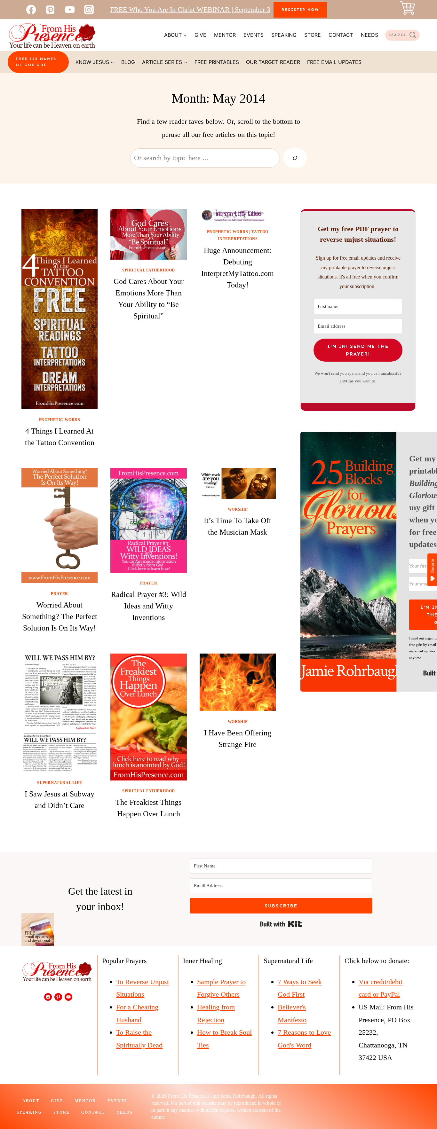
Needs (369, 35)
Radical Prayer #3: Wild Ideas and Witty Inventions (148, 606)
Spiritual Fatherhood (148, 270)
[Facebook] (31, 9)
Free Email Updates (334, 62)
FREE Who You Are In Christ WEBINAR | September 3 (190, 9)
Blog (128, 62)
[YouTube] (69, 9)
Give (200, 35)
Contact (341, 35)
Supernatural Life (59, 782)
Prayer (59, 594)
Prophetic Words (59, 420)
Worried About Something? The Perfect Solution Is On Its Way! (59, 616)
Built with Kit (281, 924)
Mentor (225, 35)
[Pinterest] (50, 9)
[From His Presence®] (52, 35)
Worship (238, 509)
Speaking (284, 35)
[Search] (295, 158)
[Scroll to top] (420, 1103)
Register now (300, 9)
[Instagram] (89, 9)
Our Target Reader (273, 62)
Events (253, 35)
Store (312, 35)
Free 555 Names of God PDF (36, 62)
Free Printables (217, 62)
